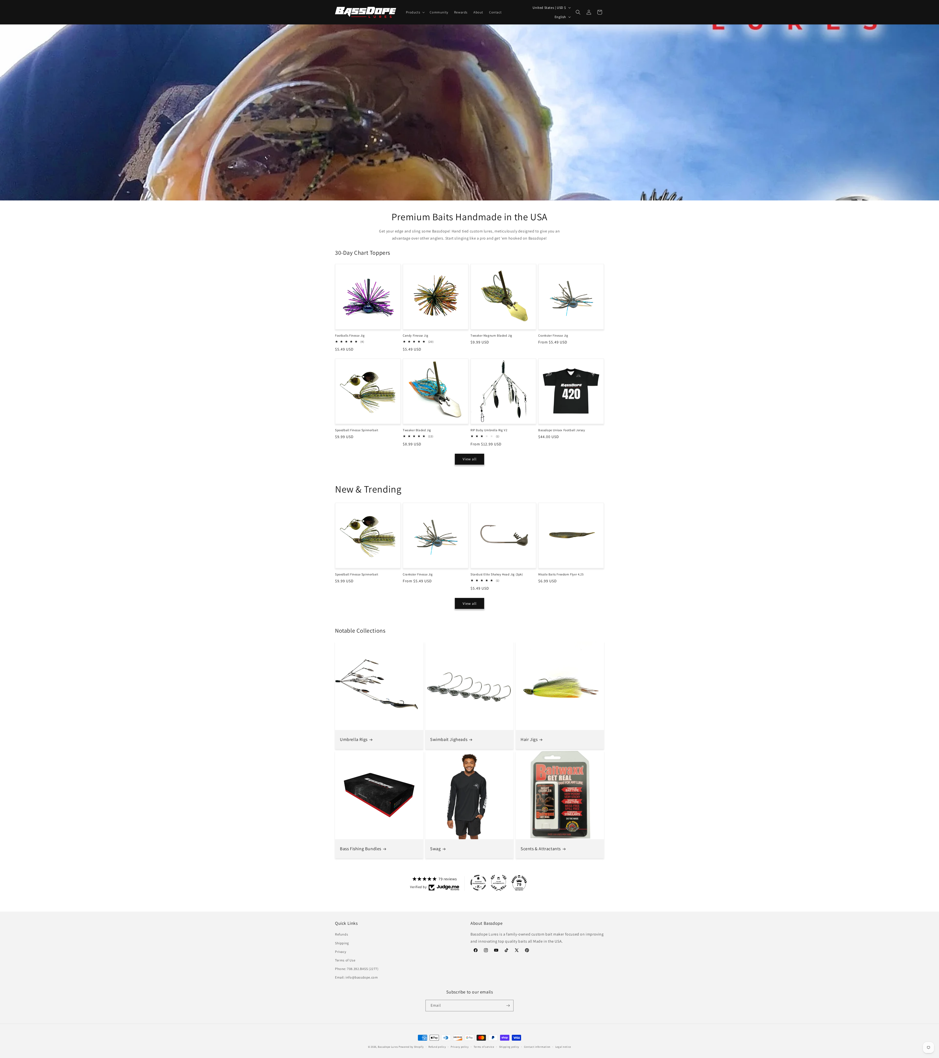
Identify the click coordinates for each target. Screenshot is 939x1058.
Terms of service (484, 1046)
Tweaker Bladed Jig (417, 430)
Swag (435, 848)
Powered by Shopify (411, 1046)
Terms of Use (345, 960)
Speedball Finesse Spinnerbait (356, 430)
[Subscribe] (508, 1005)
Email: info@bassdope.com (356, 977)
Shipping (342, 943)
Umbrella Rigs (354, 739)
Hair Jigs (529, 739)
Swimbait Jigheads (448, 739)
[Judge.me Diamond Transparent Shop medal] (478, 883)
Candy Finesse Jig (415, 336)
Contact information (537, 1046)
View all (470, 459)
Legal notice (563, 1046)
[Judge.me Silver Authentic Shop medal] (498, 883)
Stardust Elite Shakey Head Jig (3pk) (496, 574)
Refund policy (437, 1046)
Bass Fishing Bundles (360, 848)
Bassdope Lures (388, 1046)
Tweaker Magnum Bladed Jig (491, 336)
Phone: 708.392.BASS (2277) (357, 969)
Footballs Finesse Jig (350, 336)
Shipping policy (509, 1046)
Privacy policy (460, 1046)
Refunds (341, 934)
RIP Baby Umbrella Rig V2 (488, 430)
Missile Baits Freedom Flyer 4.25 (560, 574)
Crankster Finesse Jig (553, 336)
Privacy (340, 951)
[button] (415, 12)
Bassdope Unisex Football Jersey (561, 430)
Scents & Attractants (541, 848)
